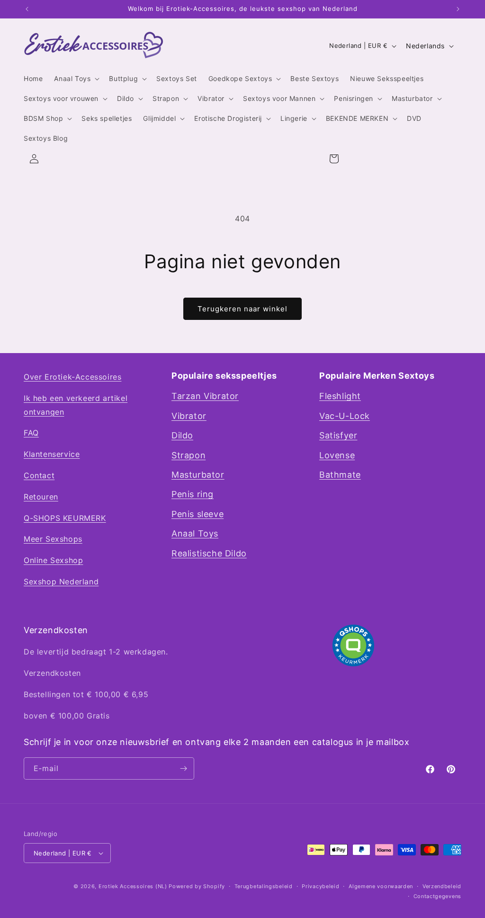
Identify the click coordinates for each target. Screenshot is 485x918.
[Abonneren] (183, 768)
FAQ (31, 432)
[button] (75, 79)
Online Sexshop (53, 560)
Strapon (188, 455)
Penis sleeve (197, 514)
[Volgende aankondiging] (458, 9)
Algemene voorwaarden (381, 886)
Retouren (41, 496)
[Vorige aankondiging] (27, 9)
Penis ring (192, 494)
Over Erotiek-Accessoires (72, 377)
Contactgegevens (437, 896)
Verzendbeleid (441, 886)
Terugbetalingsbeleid (263, 886)
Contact (39, 475)
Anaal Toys (194, 533)
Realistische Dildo (209, 553)
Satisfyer (338, 435)
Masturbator (198, 475)
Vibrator (189, 416)
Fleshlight (340, 396)
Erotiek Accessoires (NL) (133, 886)
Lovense (337, 455)
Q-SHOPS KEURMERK (65, 518)
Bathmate (340, 475)
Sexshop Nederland (61, 581)
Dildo (182, 435)
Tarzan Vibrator (205, 396)
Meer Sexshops (53, 539)
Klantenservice (52, 454)
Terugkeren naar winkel (242, 308)
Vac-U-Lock (344, 416)
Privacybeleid (320, 886)
